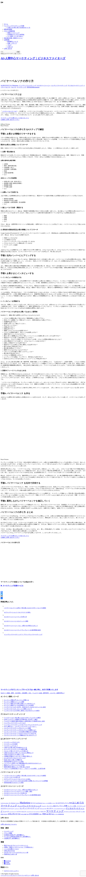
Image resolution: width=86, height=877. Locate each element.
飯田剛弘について (12, 41)
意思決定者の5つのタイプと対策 (14, 761)
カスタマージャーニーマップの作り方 (15, 793)
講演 (50, 814)
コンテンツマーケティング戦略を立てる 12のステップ (20, 735)
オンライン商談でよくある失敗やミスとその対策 (19, 705)
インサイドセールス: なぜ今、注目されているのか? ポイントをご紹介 (25, 707)
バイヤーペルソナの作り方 (12, 777)
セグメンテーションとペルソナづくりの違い (17, 779)
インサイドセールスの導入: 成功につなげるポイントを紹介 (22, 710)
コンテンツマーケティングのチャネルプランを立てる (20, 733)
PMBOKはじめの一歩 (10, 854)
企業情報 (6, 40)
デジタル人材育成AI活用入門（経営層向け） (17, 836)
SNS (34, 803)
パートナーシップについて (9, 875)
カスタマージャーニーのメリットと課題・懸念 (18, 791)
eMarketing (13, 803)
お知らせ (10, 47)
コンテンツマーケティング (59, 85)
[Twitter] (43, 594)
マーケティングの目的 (10, 744)
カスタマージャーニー (43, 85)
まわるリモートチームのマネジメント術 (16, 852)
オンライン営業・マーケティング (76, 806)
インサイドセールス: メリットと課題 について (18, 709)
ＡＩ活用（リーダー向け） (15, 36)
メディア (77, 811)
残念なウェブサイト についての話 (14, 765)
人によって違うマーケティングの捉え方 (16, 751)
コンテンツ (16, 808)
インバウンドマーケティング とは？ (15, 723)
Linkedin (7, 864)
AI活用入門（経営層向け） (12, 838)
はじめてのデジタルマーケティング (15, 758)
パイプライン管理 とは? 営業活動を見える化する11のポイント (23, 763)
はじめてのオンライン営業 (64, 803)
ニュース (6, 811)
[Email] (43, 596)
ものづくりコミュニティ (11, 870)
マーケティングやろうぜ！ (12, 742)
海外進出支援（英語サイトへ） (13, 38)
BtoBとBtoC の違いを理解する (13, 759)
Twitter (7, 862)
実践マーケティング (13, 32)
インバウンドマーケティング (27, 85)
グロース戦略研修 (9, 31)
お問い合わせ (8, 48)
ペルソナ (13, 87)
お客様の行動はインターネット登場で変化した (18, 756)
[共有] (43, 598)
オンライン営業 (61, 806)
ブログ (9, 45)
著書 (47, 814)
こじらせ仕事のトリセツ (50, 803)
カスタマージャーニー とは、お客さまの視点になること (21, 789)
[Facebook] (43, 592)
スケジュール (43, 808)
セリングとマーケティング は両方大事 (15, 749)
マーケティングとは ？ (11, 745)
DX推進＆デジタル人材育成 (15, 34)
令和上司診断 (23, 814)
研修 (44, 814)
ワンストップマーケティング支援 (14, 25)
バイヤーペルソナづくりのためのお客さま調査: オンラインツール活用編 (26, 781)
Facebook (17, 803)
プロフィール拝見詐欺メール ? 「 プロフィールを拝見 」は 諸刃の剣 (24, 768)
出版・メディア (12, 43)
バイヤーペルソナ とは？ (9, 111)
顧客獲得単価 (61, 814)
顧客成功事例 (8, 29)
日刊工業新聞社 (34, 814)
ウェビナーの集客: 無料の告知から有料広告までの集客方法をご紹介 (24, 721)
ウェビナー (44, 806)
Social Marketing (38, 803)
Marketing (15, 85)
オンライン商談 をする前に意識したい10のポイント (19, 703)
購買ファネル (55, 814)
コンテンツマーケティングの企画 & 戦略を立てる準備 (20, 731)
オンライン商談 (51, 806)
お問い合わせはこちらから (9, 824)
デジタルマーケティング (75, 85)
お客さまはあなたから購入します (14, 754)
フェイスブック (29, 811)
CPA (9, 803)
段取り (40, 814)
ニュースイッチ (12, 811)
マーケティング (21, 87)
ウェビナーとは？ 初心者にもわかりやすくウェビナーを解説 (22, 717)
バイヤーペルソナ (21, 811)
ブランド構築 (8, 833)
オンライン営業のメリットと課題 (14, 702)
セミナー (50, 808)
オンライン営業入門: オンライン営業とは (16, 700)
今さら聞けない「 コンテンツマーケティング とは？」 (20, 726)
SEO (31, 803)
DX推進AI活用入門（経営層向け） (14, 835)
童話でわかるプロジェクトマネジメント (16, 845)
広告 (28, 814)
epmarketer (36, 87)
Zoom (43, 803)
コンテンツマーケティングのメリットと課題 (17, 728)
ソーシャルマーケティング (59, 808)
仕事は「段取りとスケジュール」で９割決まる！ (19, 847)
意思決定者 (30, 87)
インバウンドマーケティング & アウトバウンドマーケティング (23, 724)
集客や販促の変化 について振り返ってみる (17, 766)
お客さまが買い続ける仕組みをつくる (18, 27)
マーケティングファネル (69, 811)
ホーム (6, 24)
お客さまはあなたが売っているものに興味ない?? (18, 752)
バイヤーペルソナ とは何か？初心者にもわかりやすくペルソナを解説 (25, 775)
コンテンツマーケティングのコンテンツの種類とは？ (20, 730)
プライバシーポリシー (24, 875)
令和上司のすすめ (14, 814)
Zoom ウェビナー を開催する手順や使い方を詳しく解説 (20, 719)
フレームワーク (36, 811)
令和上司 (5, 814)
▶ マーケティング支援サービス (12, 585)
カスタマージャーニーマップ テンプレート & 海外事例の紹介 (22, 795)
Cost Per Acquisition (4, 803)
